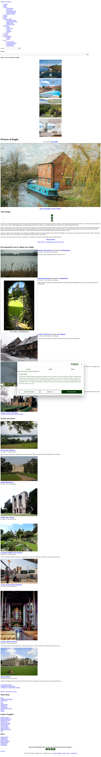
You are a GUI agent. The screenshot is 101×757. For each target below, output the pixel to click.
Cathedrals (9, 31)
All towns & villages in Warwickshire (9, 412)
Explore (5, 16)
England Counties (5, 717)
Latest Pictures (10, 8)
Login (2, 703)
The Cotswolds (4, 725)
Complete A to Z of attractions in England (10, 687)
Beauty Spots (10, 28)
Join (2, 701)
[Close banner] (81, 364)
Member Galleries (11, 13)
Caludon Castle (4, 517)
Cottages (9, 37)
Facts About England (11, 43)
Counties (6, 33)
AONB (8, 27)
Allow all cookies (71, 391)
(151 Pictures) (46, 334)
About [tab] (72, 369)
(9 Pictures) (49, 250)
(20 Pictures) (19, 584)
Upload (5, 15)
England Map (4, 745)
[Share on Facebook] (52, 216)
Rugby (15, 691)
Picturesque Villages (11, 20)
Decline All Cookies (29, 391)
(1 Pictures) (11, 517)
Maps (5, 17)
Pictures (5, 7)
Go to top (3, 751)
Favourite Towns (10, 24)
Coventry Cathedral (6, 641)
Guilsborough (41, 278)
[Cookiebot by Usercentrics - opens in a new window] (71, 364)
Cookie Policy (74, 753)
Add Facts (55, 242)
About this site (4, 700)
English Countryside (5, 724)
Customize (49, 391)
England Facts (4, 738)
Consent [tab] (28, 369)
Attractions (6, 25)
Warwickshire (9, 691)
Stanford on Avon (42, 250)
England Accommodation (6, 699)
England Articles (10, 41)
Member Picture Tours (6, 729)
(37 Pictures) (14, 641)
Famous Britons (4, 742)
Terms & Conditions (57, 753)
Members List (4, 705)
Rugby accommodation (46, 242)
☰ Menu (6, 4)
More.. (5, 40)
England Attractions (5, 722)
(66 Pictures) (12, 450)
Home (5, 5)
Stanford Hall (4, 482)
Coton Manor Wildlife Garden (8, 552)
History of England (5, 741)
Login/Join (6, 35)
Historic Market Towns (12, 21)
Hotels (8, 39)
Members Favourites (11, 11)
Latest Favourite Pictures (6, 708)
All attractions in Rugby (6, 684)
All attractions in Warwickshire (8, 686)
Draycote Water (5, 450)
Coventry (40, 334)
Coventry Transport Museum (8, 584)
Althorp (3, 676)
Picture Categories (5, 728)
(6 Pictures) (10, 482)
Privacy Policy (66, 753)
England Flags (4, 743)
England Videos (10, 44)
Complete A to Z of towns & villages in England (12, 414)
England (3, 691)
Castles (8, 29)
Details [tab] (50, 369)
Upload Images (4, 704)
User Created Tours (11, 12)
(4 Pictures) (47, 278)
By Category (9, 9)
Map (59, 242)
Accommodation (7, 36)
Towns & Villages (8, 19)
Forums (2, 709)
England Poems (10, 45)
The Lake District (5, 726)
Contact (2, 711)
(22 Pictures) (19, 552)
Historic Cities (10, 23)
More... (8, 32)
